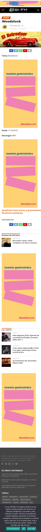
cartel (15, 502)
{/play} (19, 213)
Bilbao (5, 497)
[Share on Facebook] (11, 50)
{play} (4, 210)
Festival (15, 499)
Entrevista (13, 497)
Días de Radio (25, 499)
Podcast (33, 497)
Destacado (24, 497)
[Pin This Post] (25, 50)
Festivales (6, 499)
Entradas (24, 502)
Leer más (31, 528)
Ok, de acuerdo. (13, 528)
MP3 (14, 135)
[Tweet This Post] (16, 50)
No (24, 528)
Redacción (16, 26)
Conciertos (7, 502)
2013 (31, 502)
